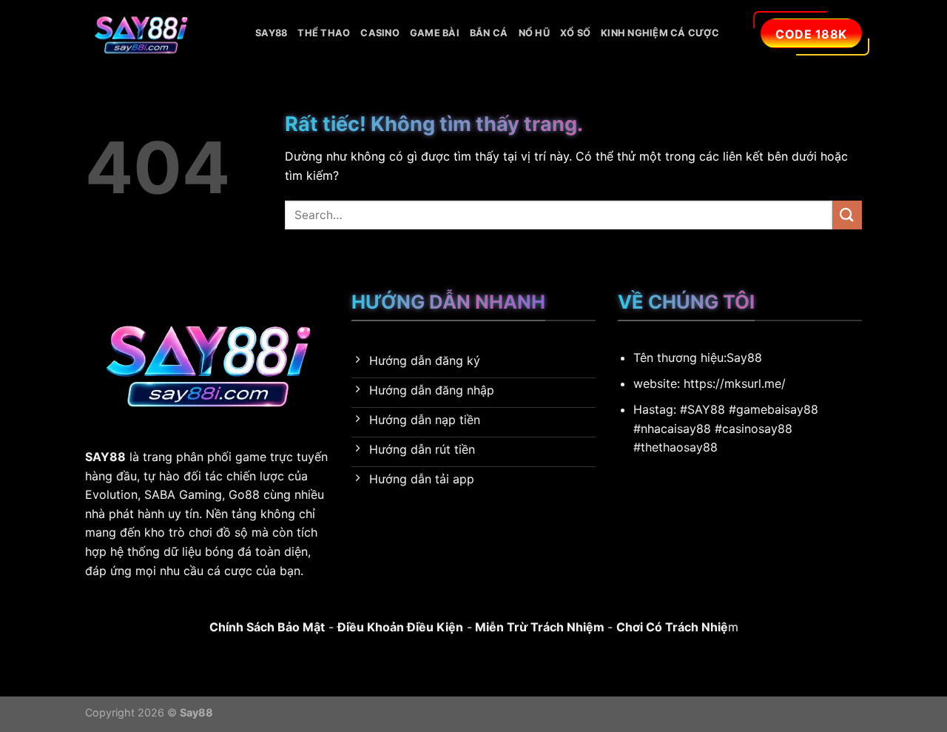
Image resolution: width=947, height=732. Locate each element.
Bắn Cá (489, 32)
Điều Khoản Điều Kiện (400, 626)
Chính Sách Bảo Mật (267, 626)
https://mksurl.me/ (735, 383)
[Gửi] (847, 215)
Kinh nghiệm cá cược (660, 32)
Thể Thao (323, 32)
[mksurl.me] (159, 33)
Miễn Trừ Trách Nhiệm (538, 626)
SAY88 (271, 32)
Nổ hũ (534, 32)
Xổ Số (575, 32)
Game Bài (434, 32)
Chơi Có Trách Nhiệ (672, 626)
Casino (380, 32)
